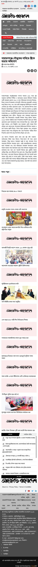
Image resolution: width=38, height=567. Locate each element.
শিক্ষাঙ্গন (24, 29)
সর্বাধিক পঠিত (28, 434)
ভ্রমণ (8, 505)
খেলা (16, 44)
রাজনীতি (22, 22)
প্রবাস (33, 497)
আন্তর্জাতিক (31, 22)
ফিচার (33, 495)
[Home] (3, 22)
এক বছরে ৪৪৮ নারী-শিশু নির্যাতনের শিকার (15, 320)
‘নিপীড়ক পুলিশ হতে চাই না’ (10, 394)
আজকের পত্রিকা (7, 545)
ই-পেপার (23, 9)
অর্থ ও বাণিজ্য (13, 25)
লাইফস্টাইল (16, 29)
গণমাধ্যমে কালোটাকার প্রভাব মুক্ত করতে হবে (15, 338)
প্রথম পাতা (11, 41)
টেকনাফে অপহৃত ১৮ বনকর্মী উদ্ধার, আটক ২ (18, 456)
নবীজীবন (13, 48)
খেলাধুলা (5, 25)
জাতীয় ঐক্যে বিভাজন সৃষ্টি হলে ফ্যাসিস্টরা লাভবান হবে (18, 430)
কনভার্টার (29, 9)
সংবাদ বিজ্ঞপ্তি (6, 29)
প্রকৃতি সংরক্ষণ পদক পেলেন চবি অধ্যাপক (14, 209)
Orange (34, 566)
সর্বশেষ (10, 434)
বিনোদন (28, 25)
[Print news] (35, 70)
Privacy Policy (13, 487)
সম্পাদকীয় (5, 48)
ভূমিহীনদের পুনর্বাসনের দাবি (10, 284)
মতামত (29, 500)
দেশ (4, 44)
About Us (5, 487)
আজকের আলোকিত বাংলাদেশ (10, 9)
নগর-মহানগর (27, 41)
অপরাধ (34, 505)
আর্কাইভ (4, 11)
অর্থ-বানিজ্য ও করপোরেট (25, 48)
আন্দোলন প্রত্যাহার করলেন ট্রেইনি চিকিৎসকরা (15, 266)
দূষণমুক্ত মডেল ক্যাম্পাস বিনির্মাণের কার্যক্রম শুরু (16, 412)
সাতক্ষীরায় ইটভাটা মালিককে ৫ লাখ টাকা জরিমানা (19, 460)
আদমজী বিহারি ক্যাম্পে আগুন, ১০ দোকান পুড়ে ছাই (17, 248)
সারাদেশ (15, 22)
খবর (21, 44)
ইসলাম (22, 25)
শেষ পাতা (19, 41)
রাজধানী (4, 500)
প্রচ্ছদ (4, 41)
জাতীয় (9, 22)
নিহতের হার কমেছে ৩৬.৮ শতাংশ (12, 191)
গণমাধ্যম (24, 500)
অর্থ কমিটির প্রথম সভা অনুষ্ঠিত (11, 302)
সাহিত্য (24, 505)
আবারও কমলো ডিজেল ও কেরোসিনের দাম (17, 473)
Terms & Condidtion (25, 487)
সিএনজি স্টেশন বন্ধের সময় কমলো (15, 463)
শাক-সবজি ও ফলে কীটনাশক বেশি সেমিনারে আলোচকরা (19, 376)
